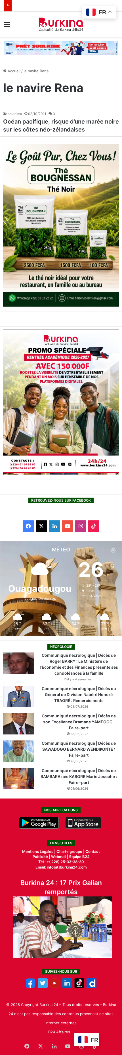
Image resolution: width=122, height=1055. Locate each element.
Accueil (13, 71)
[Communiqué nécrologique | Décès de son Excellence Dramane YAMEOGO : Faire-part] (18, 723)
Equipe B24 (79, 856)
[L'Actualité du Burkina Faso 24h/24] (61, 24)
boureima (14, 114)
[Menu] (7, 26)
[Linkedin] (67, 986)
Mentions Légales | (39, 851)
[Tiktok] (79, 986)
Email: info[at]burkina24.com (61, 867)
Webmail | (59, 856)
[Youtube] (55, 986)
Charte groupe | (70, 851)
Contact (92, 851)
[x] (43, 986)
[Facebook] (30, 986)
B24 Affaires (59, 1032)
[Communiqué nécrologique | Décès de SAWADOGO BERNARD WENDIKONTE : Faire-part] (18, 751)
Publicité (40, 856)
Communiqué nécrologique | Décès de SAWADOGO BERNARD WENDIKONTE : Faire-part (79, 749)
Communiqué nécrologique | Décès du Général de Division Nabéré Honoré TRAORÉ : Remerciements (79, 694)
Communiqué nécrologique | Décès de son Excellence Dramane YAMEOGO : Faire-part (79, 721)
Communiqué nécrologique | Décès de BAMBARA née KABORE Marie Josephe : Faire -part (79, 776)
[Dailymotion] (91, 986)
